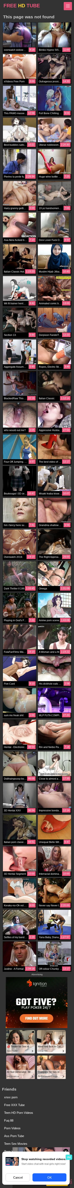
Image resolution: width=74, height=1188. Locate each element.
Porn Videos (12, 1128)
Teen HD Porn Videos (18, 1112)
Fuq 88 (8, 1120)
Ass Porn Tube (14, 1136)
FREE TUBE (21, 5)
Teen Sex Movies (15, 1143)
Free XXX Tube (14, 1105)
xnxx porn (10, 1097)
